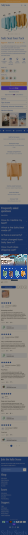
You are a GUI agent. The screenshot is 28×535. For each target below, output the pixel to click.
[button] (5, 274)
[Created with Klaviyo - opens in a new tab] (14, 280)
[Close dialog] (26, 255)
